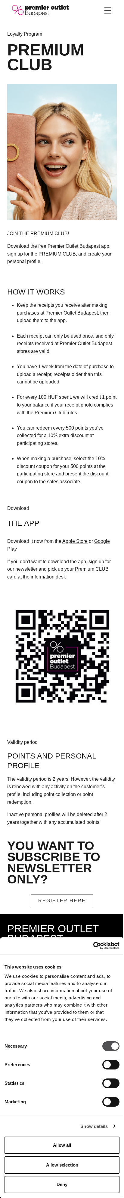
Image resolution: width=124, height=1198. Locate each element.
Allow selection (62, 1164)
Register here (62, 900)
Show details (94, 1126)
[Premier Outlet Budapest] (40, 10)
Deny (62, 1184)
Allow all (62, 1145)
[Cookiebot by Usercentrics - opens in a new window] (93, 946)
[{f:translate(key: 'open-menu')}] (107, 10)
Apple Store (75, 541)
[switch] (110, 1064)
